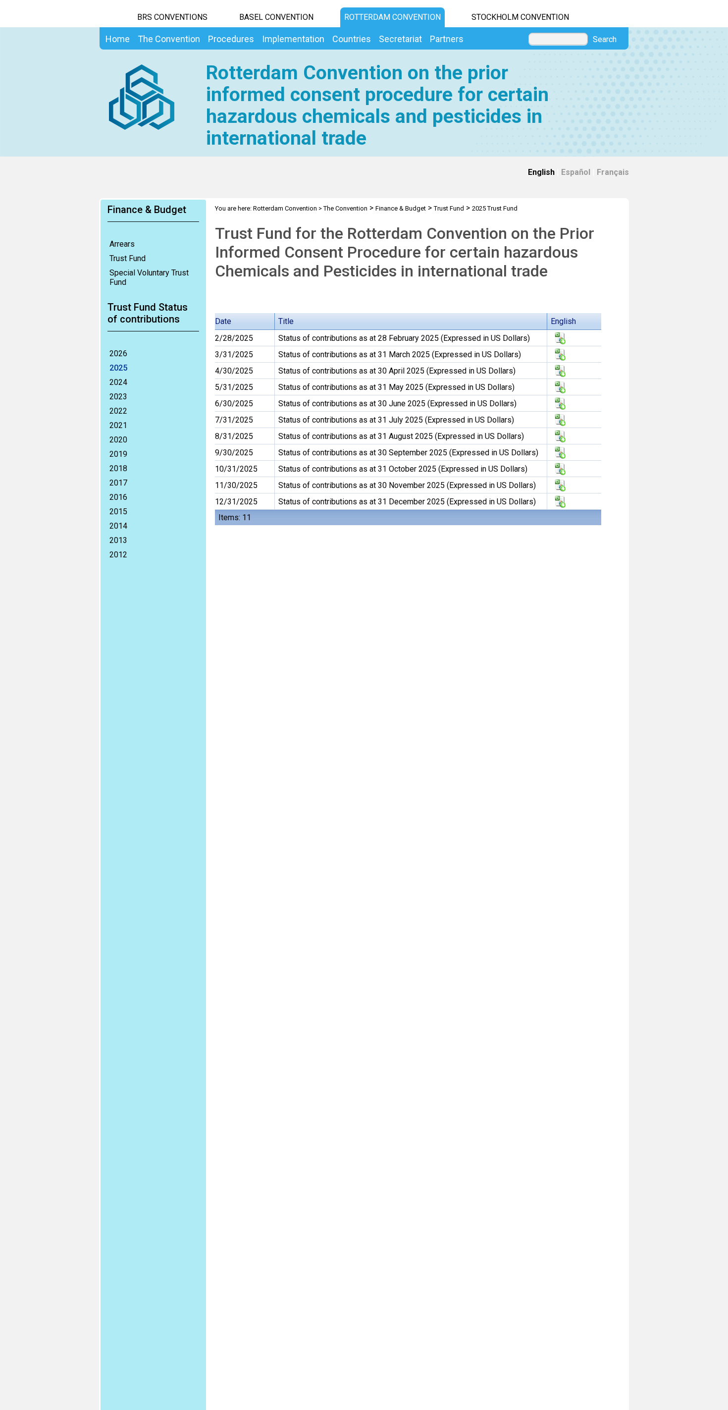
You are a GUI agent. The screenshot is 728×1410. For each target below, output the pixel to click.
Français (613, 172)
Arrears (122, 244)
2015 (118, 511)
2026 (118, 353)
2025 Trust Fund (495, 208)
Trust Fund (127, 258)
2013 (118, 540)
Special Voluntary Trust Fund (149, 277)
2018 (118, 468)
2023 (118, 396)
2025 (118, 368)
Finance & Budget (400, 208)
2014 (118, 526)
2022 (118, 411)
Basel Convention (276, 17)
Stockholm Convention (520, 17)
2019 (118, 454)
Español (575, 172)
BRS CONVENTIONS (172, 17)
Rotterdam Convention (392, 17)
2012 (118, 554)
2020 (118, 439)
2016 (118, 497)
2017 (118, 483)
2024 (118, 382)
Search (605, 40)
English (541, 172)
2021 (118, 425)
